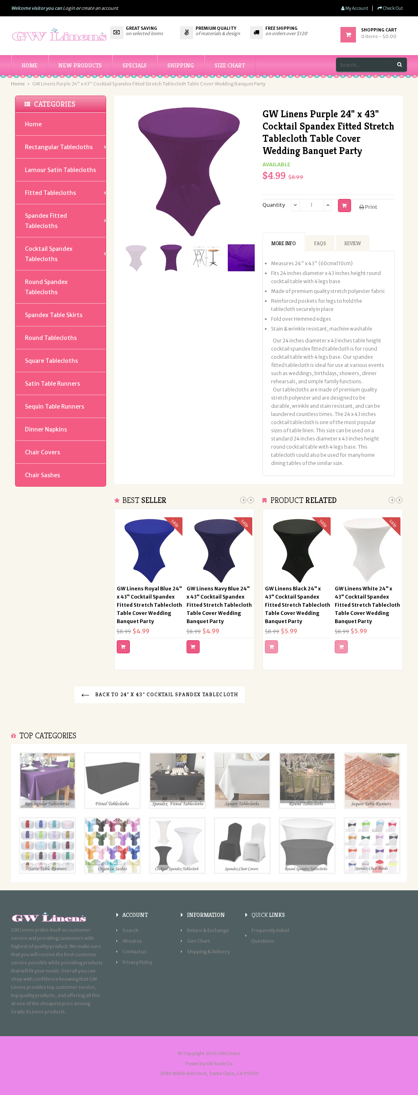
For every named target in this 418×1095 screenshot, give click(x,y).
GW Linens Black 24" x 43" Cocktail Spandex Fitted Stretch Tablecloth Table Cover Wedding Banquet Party (297, 604)
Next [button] (250, 500)
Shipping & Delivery (208, 951)
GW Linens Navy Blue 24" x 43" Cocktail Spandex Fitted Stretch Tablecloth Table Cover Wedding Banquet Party (219, 604)
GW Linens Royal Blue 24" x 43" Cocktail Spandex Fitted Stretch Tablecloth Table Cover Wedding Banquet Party (149, 604)
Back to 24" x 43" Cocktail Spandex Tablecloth (165, 694)
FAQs (320, 243)
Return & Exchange (208, 930)
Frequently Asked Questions (270, 935)
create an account (99, 8)
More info (283, 243)
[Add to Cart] (344, 205)
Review (353, 243)
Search (130, 930)
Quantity (273, 204)
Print (370, 206)
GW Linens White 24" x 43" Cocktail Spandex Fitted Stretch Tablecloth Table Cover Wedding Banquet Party (367, 604)
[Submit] (123, 646)
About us (132, 941)
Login (69, 8)
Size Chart (198, 941)
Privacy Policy (137, 962)
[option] (135, 257)
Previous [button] (243, 500)
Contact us (134, 951)
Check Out (392, 8)
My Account (356, 8)
